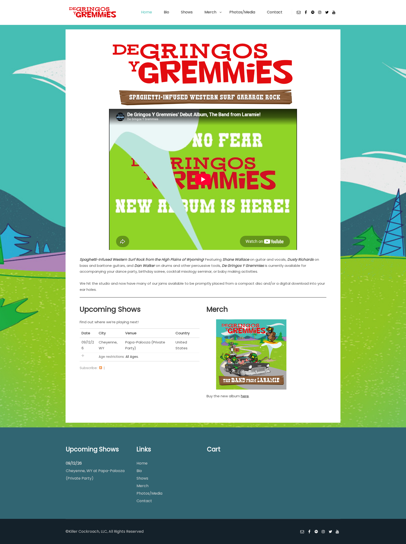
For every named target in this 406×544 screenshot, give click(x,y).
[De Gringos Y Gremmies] (92, 12)
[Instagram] (320, 12)
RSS (100, 368)
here (245, 396)
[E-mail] (299, 12)
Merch (142, 486)
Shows (142, 478)
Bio (139, 470)
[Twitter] (327, 12)
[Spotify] (313, 12)
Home (142, 463)
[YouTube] (334, 12)
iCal (107, 368)
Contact (144, 501)
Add (83, 355)
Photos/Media (149, 493)
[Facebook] (306, 12)
